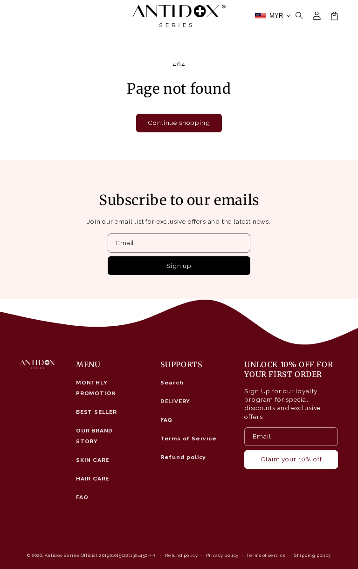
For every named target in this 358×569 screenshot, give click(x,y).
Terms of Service (188, 438)
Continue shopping (179, 122)
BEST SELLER (96, 412)
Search (172, 382)
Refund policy (183, 457)
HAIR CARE (92, 478)
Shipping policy (312, 555)
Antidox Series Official (71, 555)
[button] (299, 15)
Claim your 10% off (291, 459)
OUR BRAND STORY (94, 436)
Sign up (179, 265)
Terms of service (266, 555)
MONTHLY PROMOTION (96, 388)
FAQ (82, 497)
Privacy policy (222, 555)
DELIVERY (175, 401)
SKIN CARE (92, 460)
